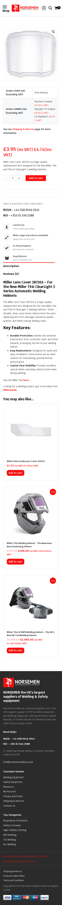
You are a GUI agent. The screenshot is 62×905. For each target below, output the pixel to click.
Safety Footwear (12, 825)
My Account (9, 791)
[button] (53, 32)
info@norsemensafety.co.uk (18, 762)
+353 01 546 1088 (22, 215)
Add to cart (36, 178)
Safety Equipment (12, 781)
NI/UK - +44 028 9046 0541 (19, 738)
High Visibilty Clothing (14, 830)
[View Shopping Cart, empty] (56, 8)
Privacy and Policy (13, 796)
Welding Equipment (13, 777)
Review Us (8, 786)
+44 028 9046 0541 (26, 210)
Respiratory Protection (15, 820)
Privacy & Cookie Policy (13, 875)
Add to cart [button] (15, 472)
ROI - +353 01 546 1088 (16, 743)
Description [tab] (11, 266)
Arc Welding (9, 844)
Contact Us (9, 805)
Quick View (31, 453)
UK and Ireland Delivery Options (20, 861)
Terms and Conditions (13, 880)
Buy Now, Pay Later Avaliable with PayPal (25, 856)
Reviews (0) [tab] (11, 274)
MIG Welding (10, 834)
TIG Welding (9, 839)
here (26, 380)
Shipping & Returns (23, 129)
